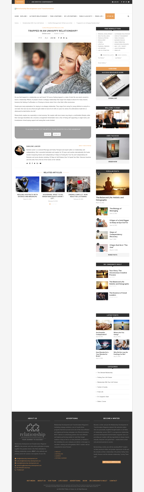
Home (17, 16)
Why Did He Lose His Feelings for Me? (121, 353)
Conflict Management (121, 36)
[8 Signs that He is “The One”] (102, 248)
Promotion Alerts (108, 55)
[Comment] (47, 38)
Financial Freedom (103, 46)
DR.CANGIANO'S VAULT (98, 481)
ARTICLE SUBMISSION (111, 462)
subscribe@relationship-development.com (29, 461)
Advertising (75, 481)
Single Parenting (120, 42)
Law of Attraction (103, 50)
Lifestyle (101, 44)
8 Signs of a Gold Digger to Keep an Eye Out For (119, 221)
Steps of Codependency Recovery (116, 234)
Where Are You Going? (119, 333)
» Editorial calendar (60, 458)
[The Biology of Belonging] (102, 211)
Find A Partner (55, 16)
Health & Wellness (104, 36)
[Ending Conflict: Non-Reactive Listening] (78, 184)
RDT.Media (31, 481)
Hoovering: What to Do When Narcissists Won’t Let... (53, 196)
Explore (23, 16)
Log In (116, 2)
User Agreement (66, 485)
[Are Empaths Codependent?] (104, 325)
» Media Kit (57, 451)
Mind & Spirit (102, 40)
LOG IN (47, 134)
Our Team (52, 481)
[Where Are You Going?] (121, 325)
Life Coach (63, 481)
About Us (42, 481)
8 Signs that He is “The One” (119, 246)
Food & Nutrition (103, 38)
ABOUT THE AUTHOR (84, 145)
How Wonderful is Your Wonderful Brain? (102, 354)
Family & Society (85, 16)
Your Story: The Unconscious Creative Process (118, 273)
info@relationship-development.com (27, 458)
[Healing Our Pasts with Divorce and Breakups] (27, 184)
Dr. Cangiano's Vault (113, 264)
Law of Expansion (120, 48)
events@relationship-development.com (28, 463)
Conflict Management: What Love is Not (60, 23)
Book (85, 481)
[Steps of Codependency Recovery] (102, 235)
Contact (113, 481)
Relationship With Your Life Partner (33, 23)
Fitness (100, 42)
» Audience (57, 456)
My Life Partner (70, 16)
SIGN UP (57, 134)
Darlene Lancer (46, 33)
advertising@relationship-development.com (29, 465)
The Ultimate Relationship (105, 372)
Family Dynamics (119, 38)
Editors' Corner (101, 401)
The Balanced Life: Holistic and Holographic (110, 198)
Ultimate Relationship (38, 16)
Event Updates (122, 55)
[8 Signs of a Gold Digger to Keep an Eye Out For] (102, 223)
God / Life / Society (120, 46)
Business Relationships (122, 44)
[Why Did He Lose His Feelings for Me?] (121, 344)
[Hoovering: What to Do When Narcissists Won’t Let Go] (53, 184)
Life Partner (102, 48)
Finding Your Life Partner (104, 377)
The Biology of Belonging (115, 210)
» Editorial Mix (58, 454)
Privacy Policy (76, 485)
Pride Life (99, 16)
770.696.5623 (20, 470)
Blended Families (120, 40)
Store (109, 16)
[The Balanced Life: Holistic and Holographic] (112, 184)
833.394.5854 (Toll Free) (23, 468)
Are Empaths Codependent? (42, 2)
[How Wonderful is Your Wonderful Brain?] (104, 344)
